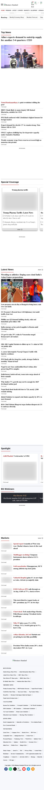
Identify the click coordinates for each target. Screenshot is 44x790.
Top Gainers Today (34, 692)
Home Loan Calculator (22, 711)
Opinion (40, 10)
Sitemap (33, 757)
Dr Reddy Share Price (9, 681)
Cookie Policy (38, 750)
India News (6, 745)
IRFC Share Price (23, 675)
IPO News (33, 732)
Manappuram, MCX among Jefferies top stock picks (27, 567)
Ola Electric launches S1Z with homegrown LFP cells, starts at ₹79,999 (19, 499)
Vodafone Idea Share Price (24, 681)
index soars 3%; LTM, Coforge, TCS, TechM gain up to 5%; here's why (27, 625)
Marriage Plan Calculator (26, 715)
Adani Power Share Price (9, 675)
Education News (7, 742)
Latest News (7, 269)
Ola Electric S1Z (19, 495)
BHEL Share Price (24, 678)
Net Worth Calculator (36, 705)
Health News (23, 742)
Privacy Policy (28, 750)
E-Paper (20, 10)
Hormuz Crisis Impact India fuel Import (21, 695)
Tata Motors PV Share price (10, 678)
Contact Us (14, 757)
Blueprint (34, 10)
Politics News (14, 745)
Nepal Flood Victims (37, 688)
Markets (27, 10)
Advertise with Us (24, 757)
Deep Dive (5, 695)
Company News (16, 732)
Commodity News (7, 735)
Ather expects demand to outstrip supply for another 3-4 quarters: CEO (21, 39)
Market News (25, 732)
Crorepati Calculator (22, 705)
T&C (21, 750)
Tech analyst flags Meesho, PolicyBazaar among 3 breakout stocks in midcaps (27, 613)
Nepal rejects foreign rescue (10, 698)
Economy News (33, 742)
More (39, 269)
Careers (5, 760)
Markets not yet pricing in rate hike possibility (26, 635)
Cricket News (29, 735)
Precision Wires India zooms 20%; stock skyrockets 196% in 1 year (27, 646)
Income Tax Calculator (9, 705)
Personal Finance (7, 739)
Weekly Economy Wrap (17, 17)
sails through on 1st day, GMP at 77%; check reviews (26, 590)
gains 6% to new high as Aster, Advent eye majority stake (27, 578)
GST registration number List (33, 753)
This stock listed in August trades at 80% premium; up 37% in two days (26, 601)
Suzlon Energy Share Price (10, 672)
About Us (15, 750)
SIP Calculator (17, 708)
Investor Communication (17, 753)
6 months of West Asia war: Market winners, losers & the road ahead (27, 546)
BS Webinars (7, 489)
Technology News (18, 739)
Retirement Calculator (29, 708)
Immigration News (19, 735)
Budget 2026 (23, 745)
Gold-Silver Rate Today (9, 692)
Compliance (6, 757)
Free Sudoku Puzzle (36, 722)
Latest (14, 10)
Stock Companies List (8, 722)
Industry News (37, 739)
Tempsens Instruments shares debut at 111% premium (25, 557)
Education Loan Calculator (10, 715)
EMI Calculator (7, 708)
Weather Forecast (32, 17)
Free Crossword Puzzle (9, 725)
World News (28, 739)
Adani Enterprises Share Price (27, 672)
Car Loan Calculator (8, 711)
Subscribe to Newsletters (23, 722)
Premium (8, 10)
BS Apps (12, 760)
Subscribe (39, 757)
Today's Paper (7, 750)
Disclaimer (6, 753)
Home (3, 10)
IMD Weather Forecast (23, 688)
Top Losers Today (22, 692)
